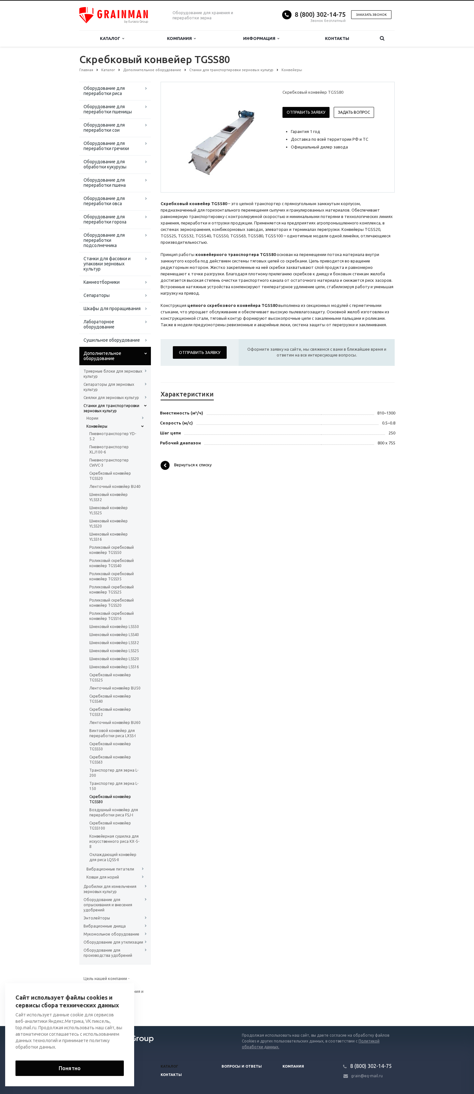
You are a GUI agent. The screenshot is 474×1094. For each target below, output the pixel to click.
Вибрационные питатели (110, 869)
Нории (92, 418)
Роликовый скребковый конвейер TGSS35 (111, 576)
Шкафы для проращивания (112, 308)
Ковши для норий (102, 877)
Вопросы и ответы (242, 1066)
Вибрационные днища (105, 926)
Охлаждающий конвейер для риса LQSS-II (112, 857)
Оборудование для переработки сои (104, 127)
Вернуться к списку (193, 465)
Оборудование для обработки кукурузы (105, 164)
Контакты (337, 38)
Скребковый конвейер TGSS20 (110, 475)
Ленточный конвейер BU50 (115, 688)
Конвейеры (96, 426)
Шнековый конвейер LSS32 (114, 643)
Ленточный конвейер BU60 (115, 722)
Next (261, 137)
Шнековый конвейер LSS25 (114, 651)
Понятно (70, 1068)
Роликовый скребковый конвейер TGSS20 (111, 602)
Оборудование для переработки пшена (105, 182)
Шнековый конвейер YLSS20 (108, 523)
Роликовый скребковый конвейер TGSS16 (111, 616)
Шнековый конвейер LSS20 (114, 659)
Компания (180, 38)
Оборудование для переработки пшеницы (108, 109)
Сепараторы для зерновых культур (109, 387)
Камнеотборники (102, 282)
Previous (179, 137)
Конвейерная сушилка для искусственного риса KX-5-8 (114, 841)
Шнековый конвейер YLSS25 (108, 510)
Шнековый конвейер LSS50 (114, 626)
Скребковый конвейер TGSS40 (110, 698)
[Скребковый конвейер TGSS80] (220, 137)
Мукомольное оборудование (111, 934)
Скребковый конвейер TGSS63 (110, 759)
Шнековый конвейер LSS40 (114, 635)
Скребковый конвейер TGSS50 (110, 746)
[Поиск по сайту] (382, 38)
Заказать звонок (371, 14)
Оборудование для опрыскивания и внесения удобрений (108, 905)
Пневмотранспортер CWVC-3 (109, 462)
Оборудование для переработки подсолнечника (104, 240)
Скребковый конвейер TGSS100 (110, 825)
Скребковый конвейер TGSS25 (110, 677)
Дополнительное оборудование (102, 356)
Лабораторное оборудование (99, 324)
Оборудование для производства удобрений (108, 952)
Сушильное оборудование (112, 340)
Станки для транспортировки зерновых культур (111, 408)
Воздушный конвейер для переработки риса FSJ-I (113, 812)
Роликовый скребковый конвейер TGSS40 (111, 563)
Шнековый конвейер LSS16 (114, 667)
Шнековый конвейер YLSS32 (108, 497)
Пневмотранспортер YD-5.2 (112, 436)
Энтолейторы (97, 918)
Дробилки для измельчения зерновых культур (110, 889)
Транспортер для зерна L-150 (113, 786)
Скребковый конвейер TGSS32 (110, 712)
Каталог (111, 38)
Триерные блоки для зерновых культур (113, 373)
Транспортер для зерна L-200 (113, 772)
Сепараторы (97, 295)
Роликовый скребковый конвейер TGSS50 (111, 550)
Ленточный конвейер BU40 (115, 486)
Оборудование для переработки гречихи (106, 146)
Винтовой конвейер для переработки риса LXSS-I (112, 733)
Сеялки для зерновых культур (111, 397)
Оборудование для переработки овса (104, 201)
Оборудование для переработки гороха (105, 219)
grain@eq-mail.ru (367, 1076)
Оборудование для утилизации (113, 942)
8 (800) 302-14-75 (320, 14)
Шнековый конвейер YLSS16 (108, 536)
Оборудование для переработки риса (104, 91)
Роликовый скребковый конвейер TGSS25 (111, 589)
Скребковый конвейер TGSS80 (110, 799)
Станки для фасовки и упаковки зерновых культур (107, 263)
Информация (260, 38)
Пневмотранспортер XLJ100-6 (109, 449)
